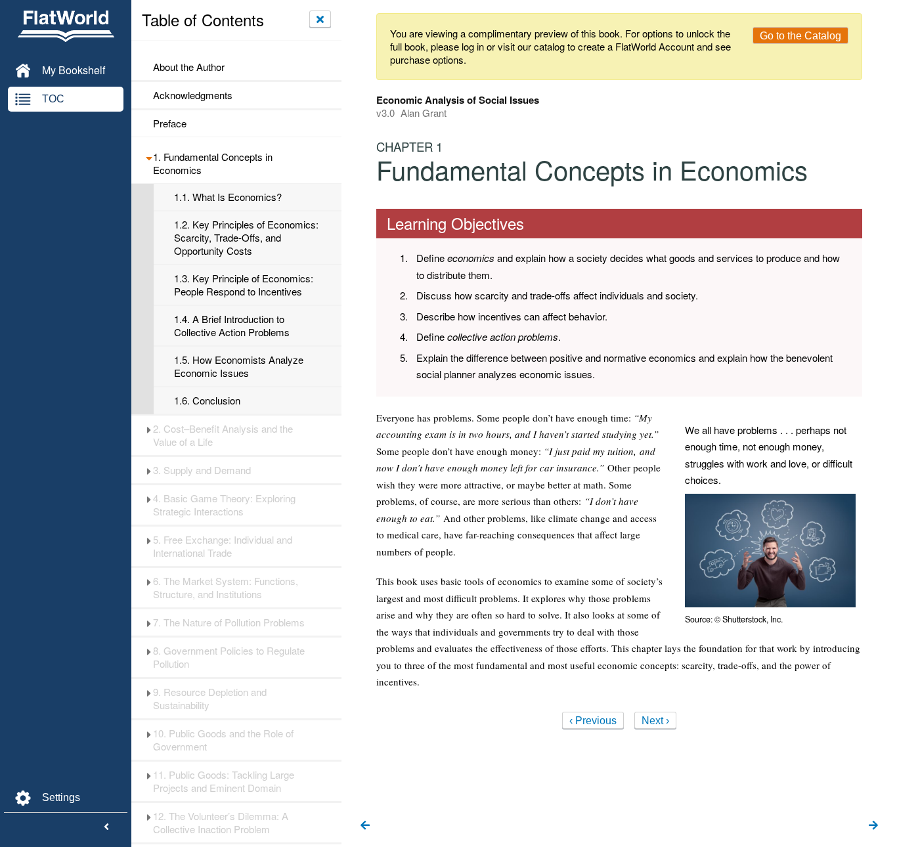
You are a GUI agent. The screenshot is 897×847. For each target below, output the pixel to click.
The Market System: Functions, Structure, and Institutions (225, 588)
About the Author (189, 67)
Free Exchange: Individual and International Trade (222, 546)
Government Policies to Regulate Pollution (229, 657)
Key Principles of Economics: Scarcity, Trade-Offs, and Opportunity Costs (246, 237)
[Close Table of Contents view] (320, 19)
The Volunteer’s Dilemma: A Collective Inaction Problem (220, 823)
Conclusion (207, 400)
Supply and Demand (202, 470)
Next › (655, 720)
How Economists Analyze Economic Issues (238, 366)
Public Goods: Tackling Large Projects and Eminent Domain (223, 781)
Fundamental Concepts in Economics (213, 163)
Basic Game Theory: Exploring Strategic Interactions (224, 505)
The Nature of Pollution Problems (229, 622)
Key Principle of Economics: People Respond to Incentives (243, 285)
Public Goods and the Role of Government (223, 740)
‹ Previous (593, 720)
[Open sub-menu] (148, 156)
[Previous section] (365, 826)
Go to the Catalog (800, 35)
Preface (169, 123)
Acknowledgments (192, 95)
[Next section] (873, 826)
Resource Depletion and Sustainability (210, 698)
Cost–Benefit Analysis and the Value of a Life (223, 435)
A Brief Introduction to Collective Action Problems (232, 326)
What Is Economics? (228, 197)
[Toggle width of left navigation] (106, 827)
